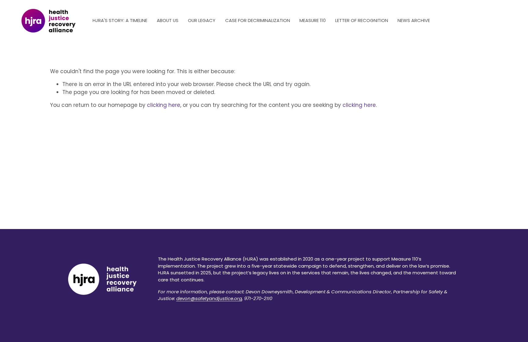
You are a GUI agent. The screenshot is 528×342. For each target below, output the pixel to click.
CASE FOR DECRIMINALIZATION (257, 20)
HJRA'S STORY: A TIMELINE (120, 20)
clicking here (163, 105)
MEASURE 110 (312, 20)
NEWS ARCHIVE (414, 20)
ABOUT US (167, 20)
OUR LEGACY (201, 20)
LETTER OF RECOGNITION (361, 20)
